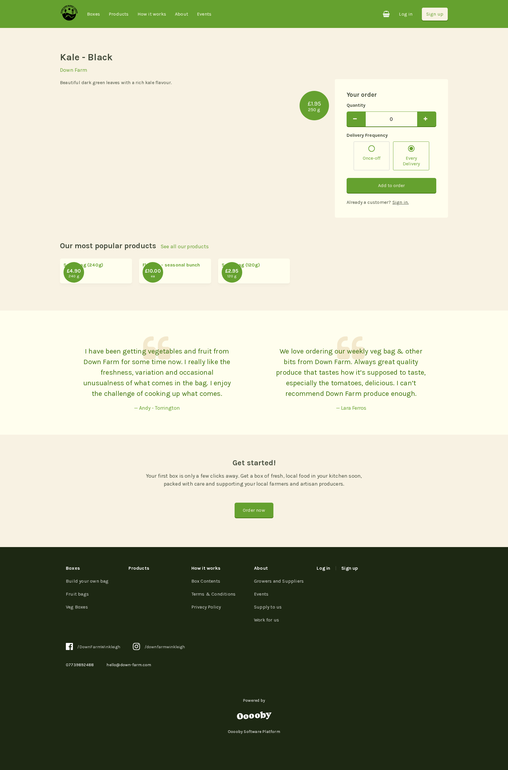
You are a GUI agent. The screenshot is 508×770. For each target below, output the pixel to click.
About (181, 14)
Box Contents (205, 581)
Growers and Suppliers (279, 581)
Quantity (356, 105)
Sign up (434, 14)
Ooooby (253, 715)
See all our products (185, 246)
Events (204, 14)
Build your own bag (87, 581)
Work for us (266, 620)
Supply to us (268, 607)
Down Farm (73, 70)
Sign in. (400, 202)
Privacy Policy (206, 607)
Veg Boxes (77, 607)
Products (119, 14)
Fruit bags (77, 594)
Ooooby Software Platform (254, 731)
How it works (152, 14)
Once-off (371, 158)
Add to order (391, 185)
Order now (254, 510)
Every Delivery (411, 160)
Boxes (93, 14)
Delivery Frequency (367, 135)
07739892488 (80, 664)
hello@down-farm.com (128, 664)
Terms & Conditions (213, 594)
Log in (405, 14)
